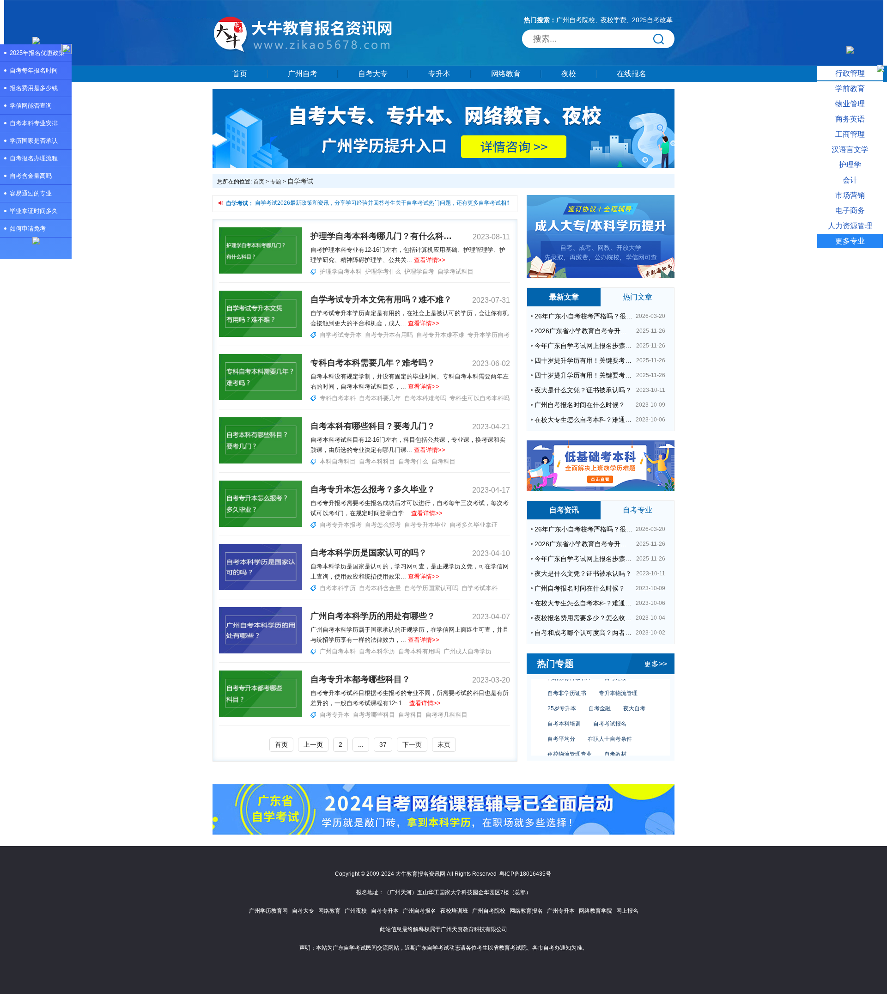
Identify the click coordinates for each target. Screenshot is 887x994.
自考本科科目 (377, 461)
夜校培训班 (454, 911)
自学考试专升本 (341, 334)
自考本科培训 (564, 714)
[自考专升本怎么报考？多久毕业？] (260, 525)
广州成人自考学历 (468, 651)
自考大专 (373, 74)
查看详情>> (429, 259)
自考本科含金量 (380, 588)
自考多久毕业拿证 (474, 524)
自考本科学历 (338, 588)
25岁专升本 (561, 698)
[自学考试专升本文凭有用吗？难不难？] (260, 335)
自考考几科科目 (446, 714)
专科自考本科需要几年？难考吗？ (372, 362)
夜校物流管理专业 (569, 744)
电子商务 (850, 210)
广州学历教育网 (268, 911)
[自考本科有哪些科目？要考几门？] (260, 461)
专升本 (439, 74)
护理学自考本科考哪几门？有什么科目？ (381, 236)
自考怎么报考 (383, 524)
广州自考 (302, 74)
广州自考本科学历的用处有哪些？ (372, 616)
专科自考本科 (338, 398)
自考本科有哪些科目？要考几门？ (372, 426)
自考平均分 (561, 729)
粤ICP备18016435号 (525, 874)
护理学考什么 (383, 271)
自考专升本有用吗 (389, 334)
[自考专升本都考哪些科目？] (260, 715)
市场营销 (850, 195)
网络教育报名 (526, 911)
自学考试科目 (455, 271)
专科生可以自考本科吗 (480, 398)
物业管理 (850, 104)
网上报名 (627, 911)
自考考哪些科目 (374, 714)
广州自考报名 (419, 911)
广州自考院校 (575, 20)
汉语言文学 (850, 149)
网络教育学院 (595, 911)
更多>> (655, 664)
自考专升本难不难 (440, 334)
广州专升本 (561, 911)
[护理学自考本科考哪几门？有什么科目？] (260, 271)
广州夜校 (356, 911)
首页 (239, 74)
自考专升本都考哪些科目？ (360, 679)
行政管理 (850, 73)
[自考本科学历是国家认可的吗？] (260, 588)
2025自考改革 (652, 20)
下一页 (412, 744)
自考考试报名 (609, 714)
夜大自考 (634, 698)
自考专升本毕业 (425, 524)
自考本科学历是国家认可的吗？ (368, 552)
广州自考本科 (338, 651)
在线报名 (631, 74)
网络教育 (506, 74)
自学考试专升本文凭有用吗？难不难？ (381, 299)
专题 (275, 181)
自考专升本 (335, 714)
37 (383, 744)
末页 (443, 744)
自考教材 (615, 744)
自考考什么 (413, 461)
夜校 (568, 74)
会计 (850, 180)
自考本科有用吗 (419, 651)
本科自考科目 (338, 461)
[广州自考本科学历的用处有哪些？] (260, 651)
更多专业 (850, 241)
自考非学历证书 (566, 683)
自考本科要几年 (380, 398)
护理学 (850, 165)
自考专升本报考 (341, 524)
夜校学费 (613, 20)
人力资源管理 (850, 226)
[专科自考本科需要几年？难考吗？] (260, 398)
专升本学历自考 (489, 334)
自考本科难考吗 (425, 398)
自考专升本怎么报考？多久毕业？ (372, 489)
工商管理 (850, 134)
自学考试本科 (480, 588)
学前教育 (850, 88)
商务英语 (850, 119)
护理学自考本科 (341, 271)
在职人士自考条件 (610, 729)
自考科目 (443, 461)
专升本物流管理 (618, 683)
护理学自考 (419, 271)
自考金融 (600, 698)
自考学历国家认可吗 (431, 588)
